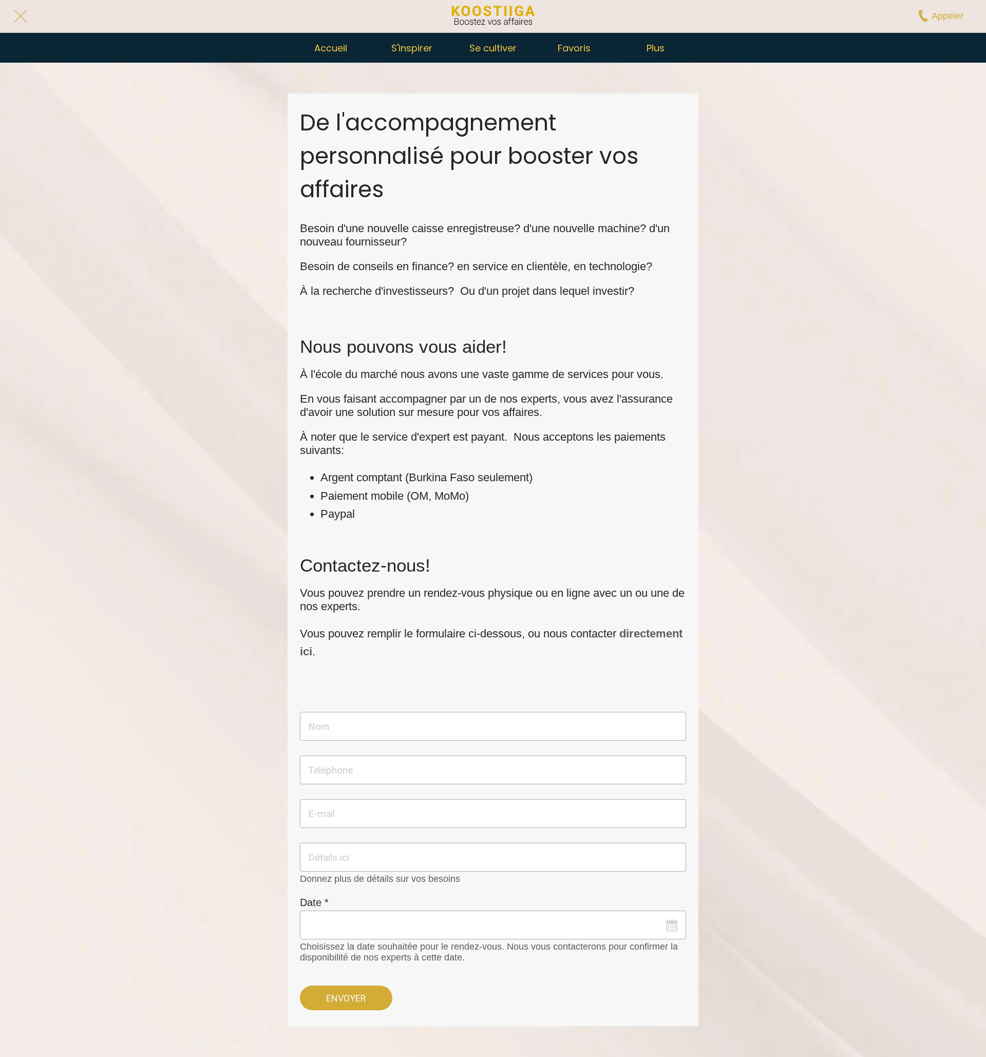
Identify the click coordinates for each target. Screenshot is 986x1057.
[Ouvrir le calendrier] (672, 925)
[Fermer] (20, 16)
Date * (314, 902)
